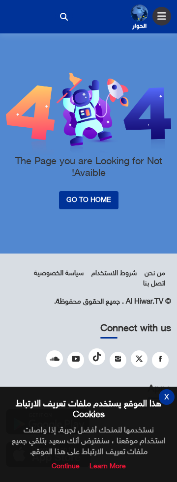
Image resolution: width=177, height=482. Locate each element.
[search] (64, 17)
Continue (66, 466)
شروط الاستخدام (114, 273)
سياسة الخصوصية (59, 273)
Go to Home (88, 200)
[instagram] (118, 360)
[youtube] (75, 360)
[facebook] (160, 360)
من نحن (155, 273)
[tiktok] (96, 356)
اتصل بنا (154, 284)
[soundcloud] (54, 358)
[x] (139, 358)
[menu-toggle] (161, 16)
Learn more (107, 466)
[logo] (139, 17)
